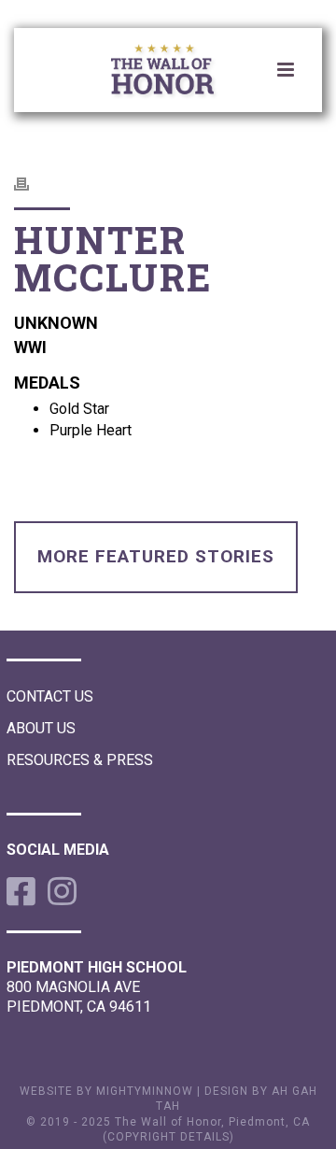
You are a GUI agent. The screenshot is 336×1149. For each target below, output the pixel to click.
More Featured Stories (155, 556)
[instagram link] (59, 891)
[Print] (31, 183)
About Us (41, 728)
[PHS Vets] (177, 73)
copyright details (168, 1136)
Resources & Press (80, 760)
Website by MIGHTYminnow (106, 1091)
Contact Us (50, 696)
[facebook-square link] (18, 891)
